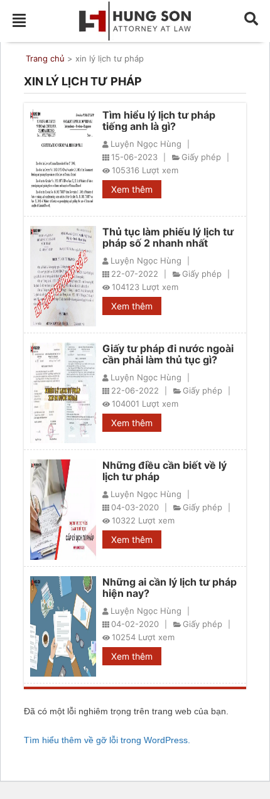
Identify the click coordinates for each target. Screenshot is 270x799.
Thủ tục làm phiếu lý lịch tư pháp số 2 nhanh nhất (168, 237)
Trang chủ (45, 58)
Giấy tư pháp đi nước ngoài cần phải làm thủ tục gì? (168, 354)
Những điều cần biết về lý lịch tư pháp (164, 470)
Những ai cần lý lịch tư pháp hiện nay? (169, 587)
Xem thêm (132, 189)
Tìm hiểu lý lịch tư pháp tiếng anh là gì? (158, 120)
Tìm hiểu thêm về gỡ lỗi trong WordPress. (107, 740)
